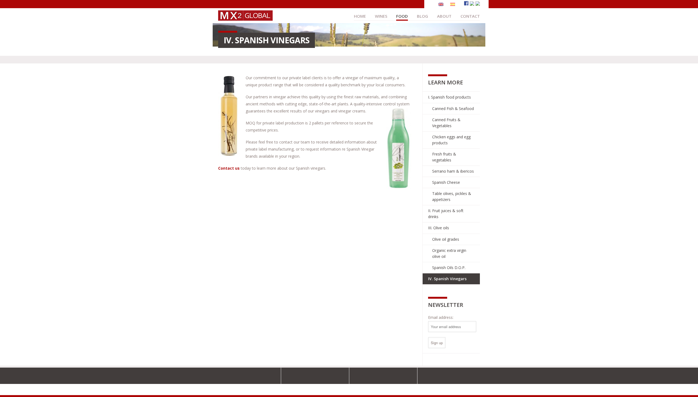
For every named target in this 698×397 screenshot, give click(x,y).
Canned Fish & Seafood (453, 108)
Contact (470, 16)
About (444, 16)
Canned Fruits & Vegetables (446, 122)
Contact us (229, 168)
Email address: (440, 317)
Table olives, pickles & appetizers (451, 196)
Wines (381, 16)
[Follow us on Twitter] (472, 3)
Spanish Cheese (446, 182)
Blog (422, 16)
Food (402, 16)
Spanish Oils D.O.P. (448, 267)
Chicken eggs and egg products (451, 139)
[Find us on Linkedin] (478, 3)
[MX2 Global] (245, 18)
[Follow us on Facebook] (466, 3)
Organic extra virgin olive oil (449, 253)
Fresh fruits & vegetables (444, 157)
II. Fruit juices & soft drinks (446, 213)
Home (360, 16)
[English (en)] (440, 4)
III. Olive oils (438, 227)
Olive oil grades (445, 239)
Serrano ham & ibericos (453, 171)
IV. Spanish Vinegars (447, 278)
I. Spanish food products (449, 97)
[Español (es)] (452, 4)
